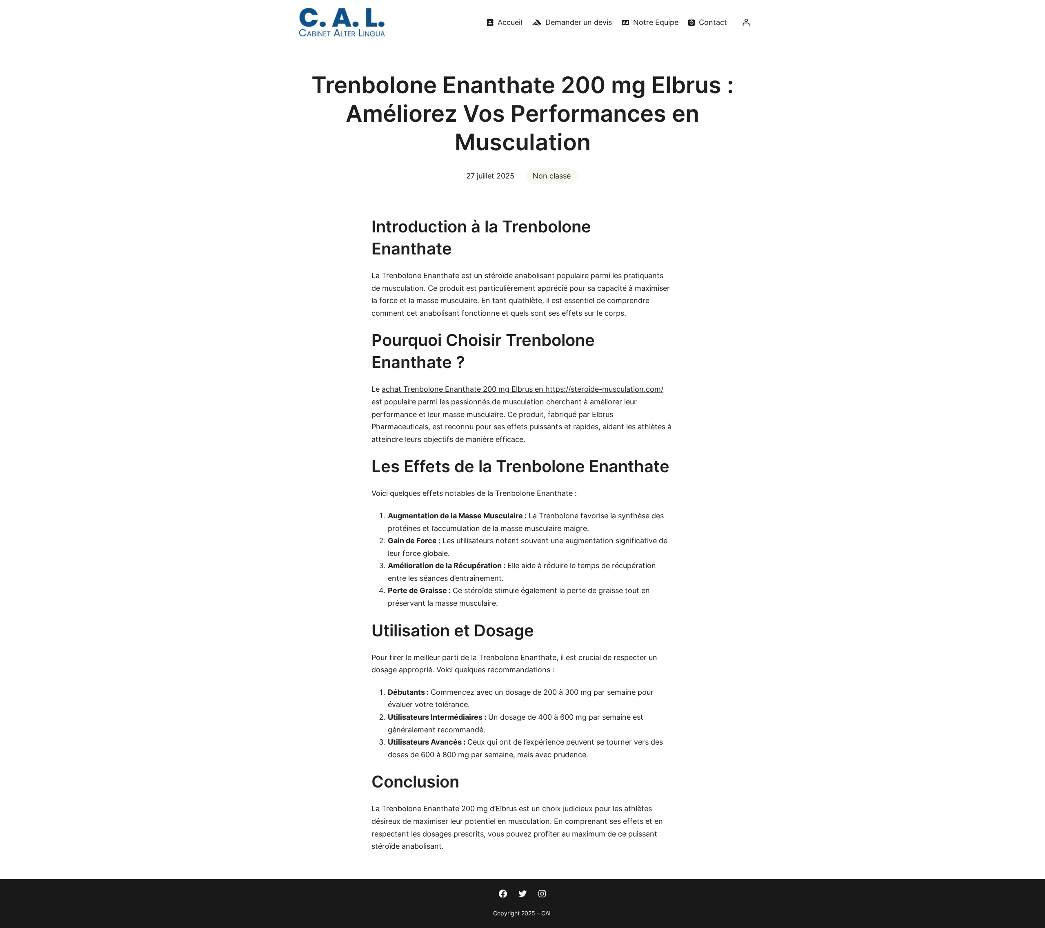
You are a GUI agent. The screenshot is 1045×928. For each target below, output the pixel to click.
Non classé (552, 176)
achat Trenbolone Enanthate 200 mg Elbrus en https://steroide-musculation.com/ (522, 389)
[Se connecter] (746, 22)
